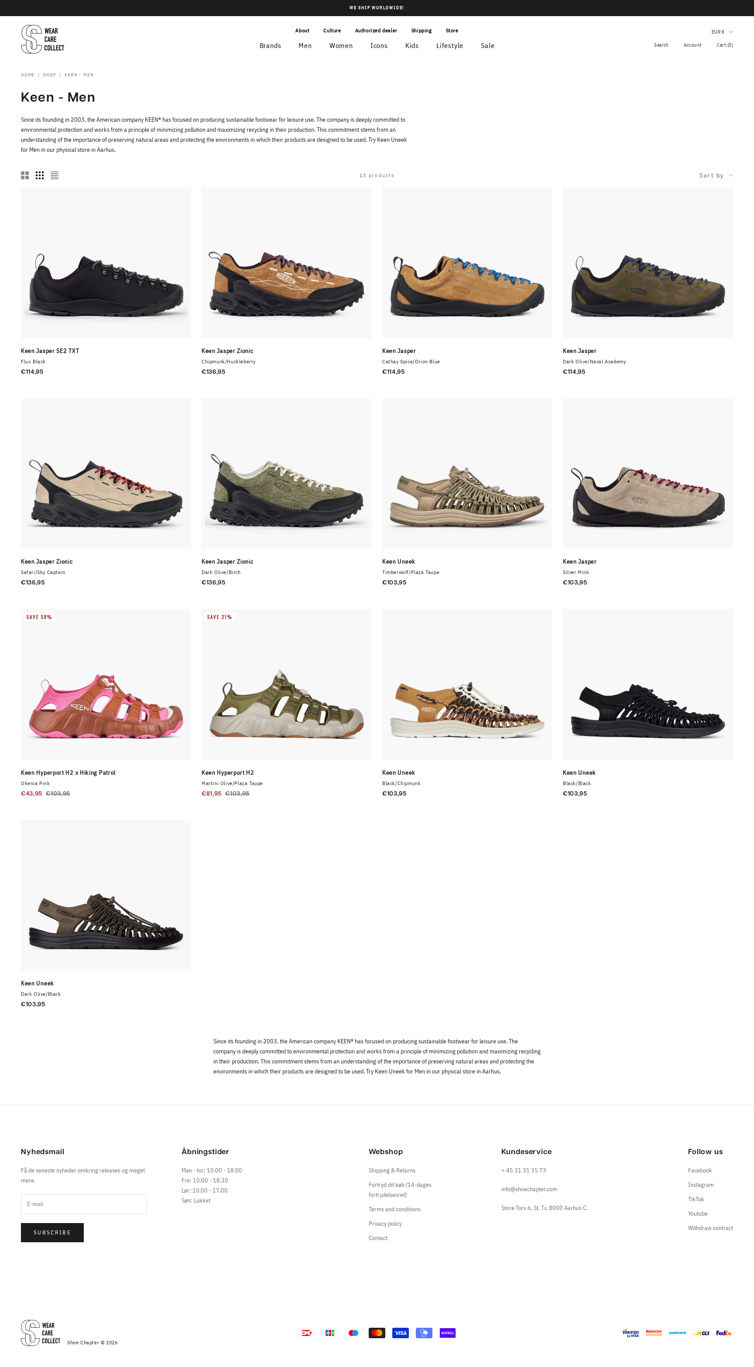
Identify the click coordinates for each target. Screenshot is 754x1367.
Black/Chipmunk (401, 783)
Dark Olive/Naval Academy (594, 361)
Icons (379, 45)
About (302, 30)
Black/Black (577, 783)
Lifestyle (449, 45)
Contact (378, 1238)
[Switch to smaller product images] (40, 175)
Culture (332, 30)
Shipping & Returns (392, 1170)
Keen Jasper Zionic (228, 351)
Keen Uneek (398, 561)
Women (341, 45)
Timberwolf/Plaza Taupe (410, 572)
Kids (412, 45)
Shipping (421, 30)
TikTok (696, 1199)
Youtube (698, 1213)
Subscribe (52, 1232)
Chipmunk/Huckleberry (229, 361)
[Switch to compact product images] (54, 175)
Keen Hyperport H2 (228, 772)
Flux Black (33, 361)
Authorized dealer (376, 30)
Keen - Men (79, 75)
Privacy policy (385, 1223)
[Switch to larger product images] (25, 175)
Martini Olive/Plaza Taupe (232, 783)
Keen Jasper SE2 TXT (50, 351)
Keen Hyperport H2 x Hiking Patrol (68, 772)
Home (27, 75)
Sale (487, 45)
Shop (49, 75)
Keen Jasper (399, 351)
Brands (270, 45)
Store (452, 30)
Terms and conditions (395, 1209)
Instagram (701, 1185)
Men (305, 45)
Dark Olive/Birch (221, 572)
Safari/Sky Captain (43, 572)
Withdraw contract (710, 1228)
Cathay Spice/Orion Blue (411, 361)
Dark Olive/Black (41, 994)
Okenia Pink (35, 783)
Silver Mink (576, 572)
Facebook (700, 1170)
